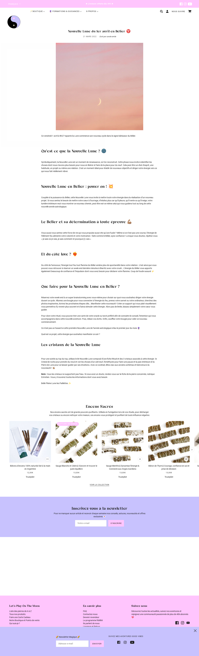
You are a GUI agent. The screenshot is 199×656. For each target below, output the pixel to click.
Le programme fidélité (93, 620)
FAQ (85, 611)
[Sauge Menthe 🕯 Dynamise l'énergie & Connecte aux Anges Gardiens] (122, 442)
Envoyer (97, 644)
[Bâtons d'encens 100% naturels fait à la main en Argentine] (30, 442)
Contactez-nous (90, 614)
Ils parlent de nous (91, 623)
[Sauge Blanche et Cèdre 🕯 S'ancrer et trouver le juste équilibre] (76, 442)
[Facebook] (119, 642)
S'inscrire (116, 523)
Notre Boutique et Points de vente (24, 620)
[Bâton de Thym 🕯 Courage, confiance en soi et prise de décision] (169, 442)
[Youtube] (131, 642)
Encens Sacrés (99, 407)
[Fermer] (195, 630)
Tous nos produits (17, 614)
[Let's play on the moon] (14, 22)
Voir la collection (99, 485)
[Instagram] (125, 642)
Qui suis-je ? (14, 623)
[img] (181, 3)
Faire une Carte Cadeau (19, 617)
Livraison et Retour (91, 626)
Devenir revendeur (91, 617)
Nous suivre (178, 11)
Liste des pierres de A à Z (20, 611)
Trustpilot (30, 477)
